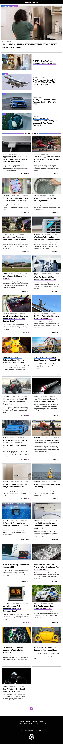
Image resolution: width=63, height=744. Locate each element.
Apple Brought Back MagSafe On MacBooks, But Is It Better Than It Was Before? (15, 159)
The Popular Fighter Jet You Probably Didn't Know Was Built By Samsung (44, 82)
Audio (4, 114)
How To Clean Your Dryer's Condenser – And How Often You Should (45, 525)
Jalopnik (27, 730)
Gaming (5, 354)
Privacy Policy (38, 721)
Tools (4, 54)
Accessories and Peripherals (9, 6)
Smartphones (6, 195)
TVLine (32, 730)
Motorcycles (37, 154)
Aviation (5, 74)
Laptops (5, 154)
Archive (28, 721)
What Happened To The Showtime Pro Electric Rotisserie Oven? (12, 608)
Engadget (21, 730)
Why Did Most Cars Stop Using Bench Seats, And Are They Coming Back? (15, 318)
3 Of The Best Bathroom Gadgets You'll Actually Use (44, 62)
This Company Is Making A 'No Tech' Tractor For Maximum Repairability (15, 401)
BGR (37, 730)
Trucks (5, 313)
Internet (36, 313)
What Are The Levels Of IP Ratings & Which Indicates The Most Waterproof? (46, 567)
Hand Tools (6, 644)
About (22, 721)
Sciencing (41, 730)
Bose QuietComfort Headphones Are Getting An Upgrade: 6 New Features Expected (45, 121)
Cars (4, 94)
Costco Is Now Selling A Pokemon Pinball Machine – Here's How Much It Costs (14, 360)
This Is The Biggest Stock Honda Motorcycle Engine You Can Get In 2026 (47, 159)
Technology (37, 234)
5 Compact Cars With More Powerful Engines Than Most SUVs (45, 102)
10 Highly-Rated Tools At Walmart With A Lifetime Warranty (13, 649)
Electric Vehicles (36, 274)
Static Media (23, 723)
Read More (24, 173)
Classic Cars (37, 644)
